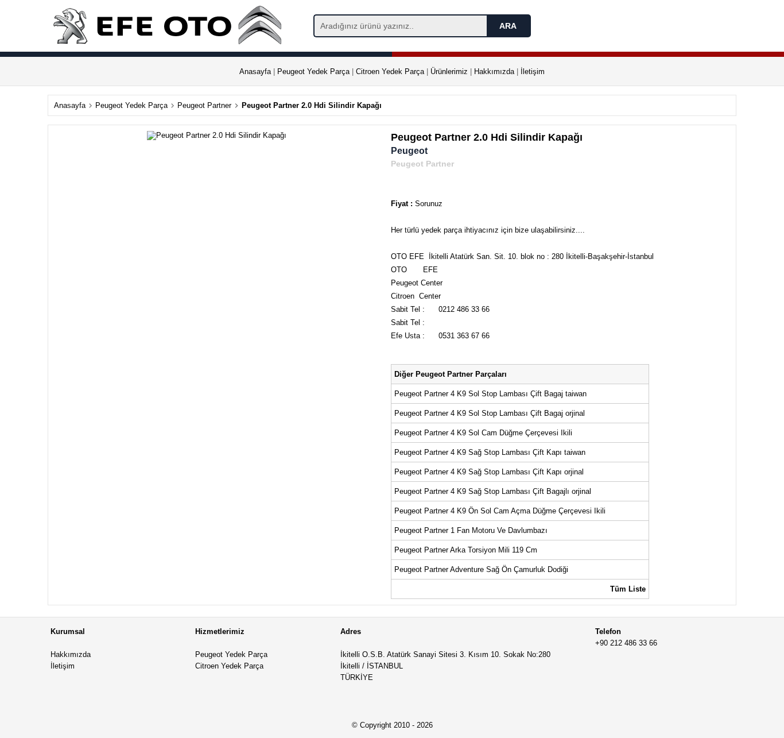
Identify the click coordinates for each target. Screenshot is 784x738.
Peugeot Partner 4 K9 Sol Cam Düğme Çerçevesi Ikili (483, 432)
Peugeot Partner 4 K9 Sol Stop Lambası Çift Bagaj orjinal (489, 413)
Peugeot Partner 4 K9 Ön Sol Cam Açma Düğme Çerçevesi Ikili (501, 511)
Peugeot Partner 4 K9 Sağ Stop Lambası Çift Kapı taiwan (489, 452)
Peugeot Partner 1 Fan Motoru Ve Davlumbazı (472, 530)
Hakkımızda (494, 71)
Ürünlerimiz (449, 71)
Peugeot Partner (204, 105)
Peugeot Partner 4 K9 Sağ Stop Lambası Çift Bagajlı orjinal (492, 491)
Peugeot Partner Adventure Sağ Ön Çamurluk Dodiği (482, 569)
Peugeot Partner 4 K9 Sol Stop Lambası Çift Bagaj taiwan (490, 393)
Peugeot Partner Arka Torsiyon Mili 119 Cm (465, 550)
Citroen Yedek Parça (390, 71)
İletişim (533, 71)
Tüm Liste (628, 589)
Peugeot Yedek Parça (313, 71)
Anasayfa (255, 71)
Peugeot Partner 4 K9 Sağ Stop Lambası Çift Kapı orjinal (489, 471)
